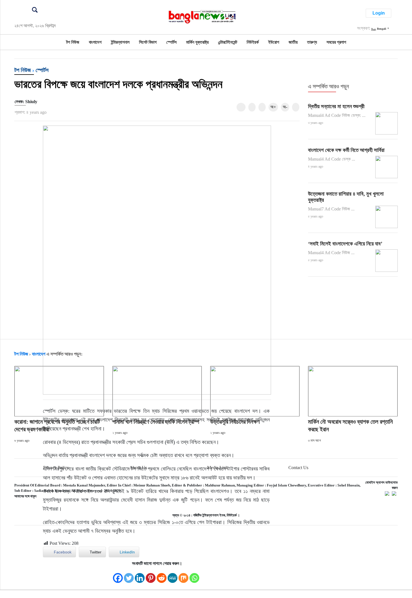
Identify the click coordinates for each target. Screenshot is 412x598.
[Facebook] (118, 575)
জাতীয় (293, 42)
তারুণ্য (312, 42)
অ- (285, 107)
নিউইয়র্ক (253, 42)
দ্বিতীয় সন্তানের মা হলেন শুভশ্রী (336, 106)
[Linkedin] (140, 575)
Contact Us (298, 467)
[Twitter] (129, 575)
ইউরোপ (273, 42)
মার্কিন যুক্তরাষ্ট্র (197, 42)
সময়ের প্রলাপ (336, 42)
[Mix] (183, 575)
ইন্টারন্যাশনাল (120, 42)
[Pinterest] (151, 575)
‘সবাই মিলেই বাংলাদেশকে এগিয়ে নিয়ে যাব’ (345, 244)
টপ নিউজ (72, 42)
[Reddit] (161, 575)
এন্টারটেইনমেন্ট (227, 42)
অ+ (273, 107)
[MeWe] (172, 575)
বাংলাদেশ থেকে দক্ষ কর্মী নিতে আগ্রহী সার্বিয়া (346, 150)
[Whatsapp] (194, 575)
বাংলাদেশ (95, 42)
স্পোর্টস (171, 42)
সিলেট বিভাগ (148, 42)
